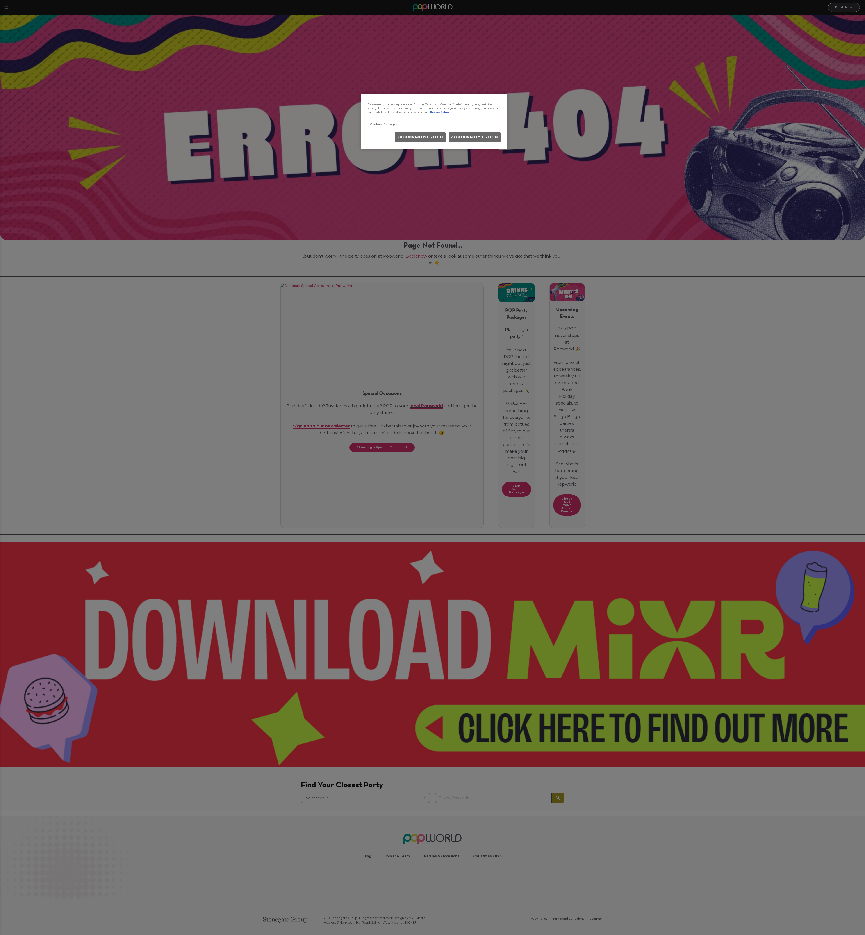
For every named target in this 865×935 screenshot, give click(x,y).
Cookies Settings (383, 124)
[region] (434, 121)
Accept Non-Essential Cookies (474, 136)
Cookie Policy (439, 112)
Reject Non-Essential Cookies (420, 136)
